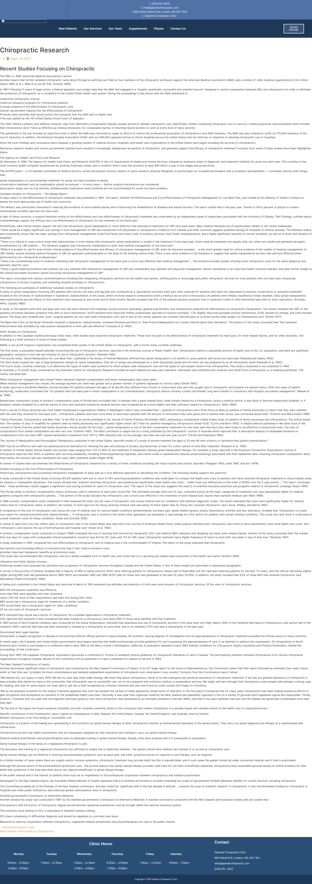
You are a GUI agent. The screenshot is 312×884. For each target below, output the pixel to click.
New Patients (68, 28)
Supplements (138, 28)
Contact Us (178, 28)
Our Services (93, 28)
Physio (159, 28)
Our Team (115, 28)
